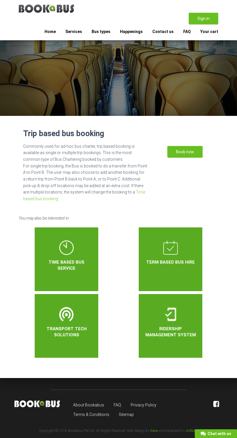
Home (50, 31)
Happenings (131, 31)
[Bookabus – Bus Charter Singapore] (46, 8)
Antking (192, 431)
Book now (185, 151)
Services (73, 31)
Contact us (163, 31)
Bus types (101, 31)
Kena (154, 431)
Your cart (209, 31)
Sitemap (126, 414)
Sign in (203, 18)
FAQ (187, 31)
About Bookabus (88, 405)
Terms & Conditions (91, 414)
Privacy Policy (143, 405)
